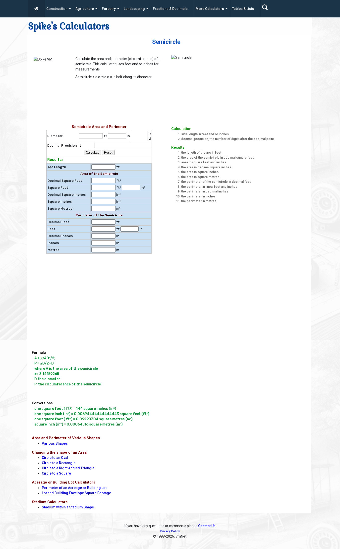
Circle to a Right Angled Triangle (68, 468)
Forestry (109, 9)
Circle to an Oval (55, 458)
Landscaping (134, 9)
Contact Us (207, 526)
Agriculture (84, 9)
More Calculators (210, 9)
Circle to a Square (56, 473)
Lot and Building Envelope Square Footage (76, 493)
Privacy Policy (170, 531)
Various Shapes (55, 443)
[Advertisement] (152, 104)
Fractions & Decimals (170, 9)
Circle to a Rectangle (58, 463)
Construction (56, 9)
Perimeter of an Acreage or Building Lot (74, 488)
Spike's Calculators (69, 26)
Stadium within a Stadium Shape (68, 507)
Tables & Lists (243, 9)
